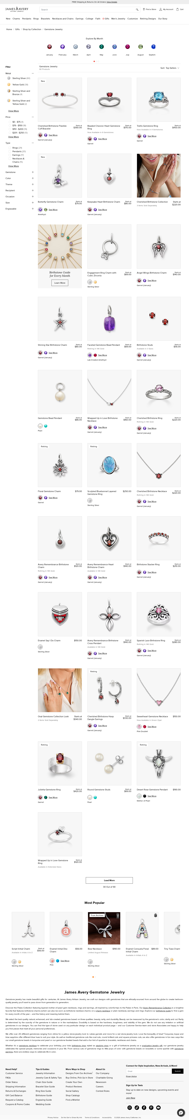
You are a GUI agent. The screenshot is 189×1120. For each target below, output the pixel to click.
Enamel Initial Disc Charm (59, 950)
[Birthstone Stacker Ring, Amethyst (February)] (144, 572)
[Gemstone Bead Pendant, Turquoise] (45, 426)
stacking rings (102, 1045)
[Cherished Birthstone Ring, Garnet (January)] (139, 428)
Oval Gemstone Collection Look (53, 716)
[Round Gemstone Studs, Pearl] (89, 797)
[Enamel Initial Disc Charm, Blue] (57, 960)
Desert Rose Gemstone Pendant (152, 789)
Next (159, 49)
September (153, 54)
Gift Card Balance (14, 1095)
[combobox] (89, 9)
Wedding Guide (43, 1104)
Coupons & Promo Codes (18, 1104)
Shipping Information (16, 1086)
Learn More (59, 282)
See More (53, 135)
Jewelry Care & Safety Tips (49, 1077)
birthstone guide (163, 1010)
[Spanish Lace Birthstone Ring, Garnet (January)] (139, 650)
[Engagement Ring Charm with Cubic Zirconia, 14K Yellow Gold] (95, 282)
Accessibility (107, 1117)
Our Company (102, 1073)
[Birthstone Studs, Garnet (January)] (139, 355)
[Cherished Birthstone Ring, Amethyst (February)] (144, 428)
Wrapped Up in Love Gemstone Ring (53, 862)
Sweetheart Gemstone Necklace (152, 716)
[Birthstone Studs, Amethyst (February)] (144, 355)
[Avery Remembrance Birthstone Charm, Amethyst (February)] (45, 577)
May (101, 54)
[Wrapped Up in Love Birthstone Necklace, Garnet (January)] (89, 427)
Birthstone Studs (145, 344)
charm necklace (103, 1010)
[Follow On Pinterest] (151, 1107)
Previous (29, 49)
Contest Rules (102, 1090)
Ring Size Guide (43, 1090)
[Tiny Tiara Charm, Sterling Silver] (166, 959)
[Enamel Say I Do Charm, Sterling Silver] (40, 647)
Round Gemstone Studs (98, 789)
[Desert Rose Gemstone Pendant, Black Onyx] (144, 796)
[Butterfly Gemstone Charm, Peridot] (45, 209)
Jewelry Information (45, 1073)
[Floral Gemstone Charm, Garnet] (40, 497)
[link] (89, 18)
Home (9, 29)
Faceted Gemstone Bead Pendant (103, 344)
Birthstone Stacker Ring (148, 564)
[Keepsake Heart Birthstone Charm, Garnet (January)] (89, 209)
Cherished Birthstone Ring (149, 418)
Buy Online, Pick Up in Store (79, 1077)
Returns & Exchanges (16, 1090)
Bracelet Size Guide (45, 1086)
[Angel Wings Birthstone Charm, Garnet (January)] (139, 280)
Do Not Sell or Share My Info (71, 1117)
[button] (166, 9)
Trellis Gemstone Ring (147, 125)
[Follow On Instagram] (129, 1107)
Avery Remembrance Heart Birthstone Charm (100, 566)
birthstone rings (79, 1045)
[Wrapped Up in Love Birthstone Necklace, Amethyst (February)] (95, 427)
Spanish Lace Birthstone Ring (151, 640)
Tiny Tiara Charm (172, 948)
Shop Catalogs (73, 1095)
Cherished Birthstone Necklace (152, 491)
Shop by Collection (32, 29)
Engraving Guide (44, 1099)
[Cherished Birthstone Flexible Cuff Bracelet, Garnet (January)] (40, 135)
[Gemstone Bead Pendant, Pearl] (40, 426)
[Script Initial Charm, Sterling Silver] (14, 961)
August (141, 54)
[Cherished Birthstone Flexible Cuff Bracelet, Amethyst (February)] (45, 135)
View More (13, 110)
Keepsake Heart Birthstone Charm (103, 201)
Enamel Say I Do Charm (49, 640)
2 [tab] (96, 62)
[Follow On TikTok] (137, 1107)
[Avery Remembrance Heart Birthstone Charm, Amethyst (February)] (95, 577)
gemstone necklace (28, 1045)
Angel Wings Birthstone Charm (152, 272)
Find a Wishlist (73, 1099)
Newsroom (101, 1082)
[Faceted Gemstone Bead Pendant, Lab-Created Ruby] (95, 355)
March (75, 54)
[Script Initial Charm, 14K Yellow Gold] (19, 961)
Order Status (12, 1082)
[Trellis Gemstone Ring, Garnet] (139, 136)
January (49, 54)
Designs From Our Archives (79, 1073)
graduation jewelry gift (152, 1045)
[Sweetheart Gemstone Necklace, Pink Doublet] (139, 726)
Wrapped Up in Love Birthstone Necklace (102, 419)
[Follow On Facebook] (144, 1107)
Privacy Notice (131, 1076)
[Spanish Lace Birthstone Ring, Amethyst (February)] (144, 650)
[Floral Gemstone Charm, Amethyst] (45, 497)
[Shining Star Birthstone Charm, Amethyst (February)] (45, 352)
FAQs (8, 1077)
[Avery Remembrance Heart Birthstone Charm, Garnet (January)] (89, 577)
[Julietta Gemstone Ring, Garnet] (40, 797)
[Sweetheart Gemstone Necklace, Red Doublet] (144, 726)
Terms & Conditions (92, 1117)
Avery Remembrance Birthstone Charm (53, 566)
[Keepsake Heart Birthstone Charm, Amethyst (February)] (95, 209)
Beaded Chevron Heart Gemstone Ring (103, 127)
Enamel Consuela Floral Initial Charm (137, 950)
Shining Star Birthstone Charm (52, 344)
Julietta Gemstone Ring (49, 789)
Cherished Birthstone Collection (152, 201)
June (114, 54)
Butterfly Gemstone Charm (51, 201)
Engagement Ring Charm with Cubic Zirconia (101, 274)
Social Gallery (72, 1090)
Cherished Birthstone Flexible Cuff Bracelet (52, 127)
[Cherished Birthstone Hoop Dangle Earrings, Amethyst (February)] (95, 725)
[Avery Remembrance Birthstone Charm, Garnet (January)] (40, 577)
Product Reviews (74, 1086)
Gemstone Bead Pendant (50, 418)
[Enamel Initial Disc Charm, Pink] (52, 960)
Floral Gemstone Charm (49, 491)
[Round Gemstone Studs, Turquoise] (95, 797)
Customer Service (14, 1073)
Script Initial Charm (21, 948)
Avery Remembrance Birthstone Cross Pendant (102, 642)
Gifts (17, 29)
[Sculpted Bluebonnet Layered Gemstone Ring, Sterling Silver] (89, 500)
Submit (178, 1071)
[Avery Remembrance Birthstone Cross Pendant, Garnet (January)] (89, 653)
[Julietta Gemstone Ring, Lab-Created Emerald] (45, 797)
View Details (112, 2)
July (127, 54)
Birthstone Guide (44, 1095)
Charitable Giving (104, 1077)
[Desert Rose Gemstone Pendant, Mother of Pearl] (139, 796)
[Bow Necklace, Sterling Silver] (90, 961)
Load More (109, 880)
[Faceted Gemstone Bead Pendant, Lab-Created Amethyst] (89, 355)
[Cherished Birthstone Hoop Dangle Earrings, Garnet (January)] (89, 725)
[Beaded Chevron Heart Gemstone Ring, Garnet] (89, 138)
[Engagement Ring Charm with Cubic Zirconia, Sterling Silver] (89, 282)
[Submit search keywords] (138, 9)
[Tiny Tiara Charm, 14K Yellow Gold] (171, 959)
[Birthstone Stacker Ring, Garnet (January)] (139, 572)
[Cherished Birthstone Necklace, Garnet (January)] (139, 501)
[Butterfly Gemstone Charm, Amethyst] (40, 209)
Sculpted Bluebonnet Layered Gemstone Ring (101, 492)
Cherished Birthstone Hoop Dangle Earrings (100, 718)
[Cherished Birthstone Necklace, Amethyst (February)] (144, 501)
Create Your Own (74, 1082)
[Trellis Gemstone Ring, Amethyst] (144, 136)
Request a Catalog (14, 1099)
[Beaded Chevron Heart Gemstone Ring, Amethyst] (95, 139)
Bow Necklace (95, 948)
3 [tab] (98, 62)
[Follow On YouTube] (158, 1107)
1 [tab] (94, 62)
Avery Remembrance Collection (157, 1007)
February (62, 54)
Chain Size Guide (44, 1082)
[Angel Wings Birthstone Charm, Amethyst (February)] (144, 280)
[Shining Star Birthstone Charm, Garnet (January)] (40, 352)
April (88, 54)
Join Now (130, 1097)
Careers (99, 1086)
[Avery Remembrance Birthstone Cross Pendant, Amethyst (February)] (95, 653)
